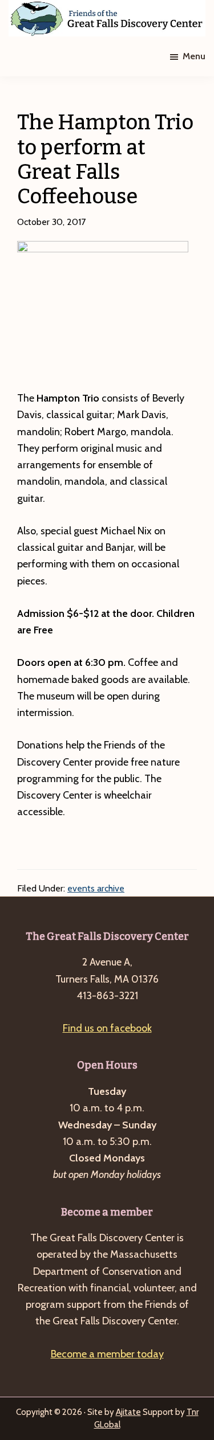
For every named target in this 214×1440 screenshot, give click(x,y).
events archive (95, 888)
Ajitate (128, 1412)
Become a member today (107, 1354)
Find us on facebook (107, 1028)
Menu (194, 56)
